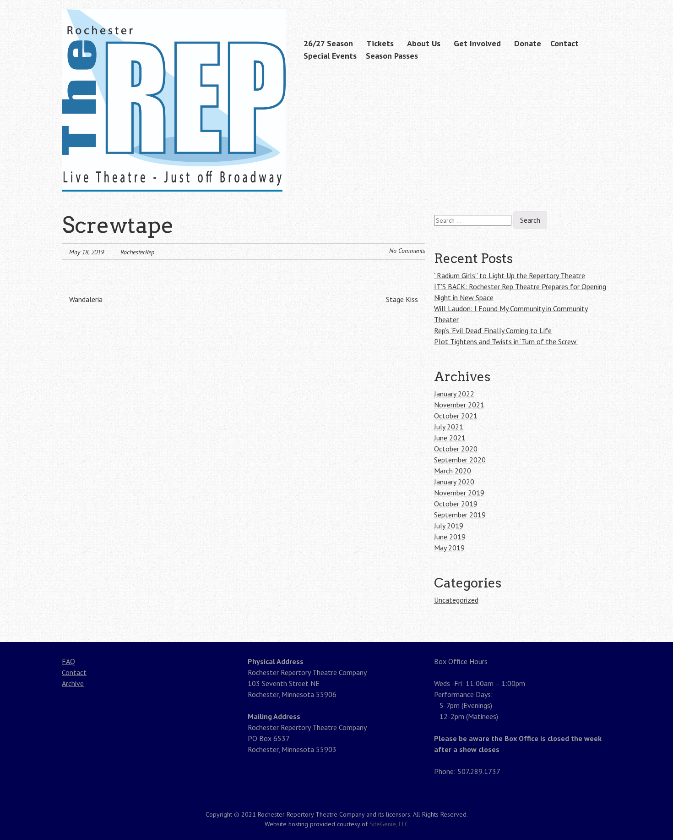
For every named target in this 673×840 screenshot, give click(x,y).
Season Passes (392, 55)
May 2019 (449, 547)
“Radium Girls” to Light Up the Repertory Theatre (509, 275)
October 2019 (456, 503)
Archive (73, 683)
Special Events (330, 55)
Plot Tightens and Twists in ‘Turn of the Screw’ (506, 341)
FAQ (68, 661)
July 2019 (448, 525)
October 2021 (456, 415)
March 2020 (452, 470)
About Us (423, 43)
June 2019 (450, 536)
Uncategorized (456, 599)
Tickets (380, 43)
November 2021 (459, 404)
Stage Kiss (403, 299)
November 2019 (459, 492)
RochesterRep (137, 252)
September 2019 (460, 514)
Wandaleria (85, 299)
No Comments (407, 251)
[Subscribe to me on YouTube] (605, 10)
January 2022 (454, 393)
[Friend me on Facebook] (591, 10)
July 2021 (448, 426)
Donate (527, 43)
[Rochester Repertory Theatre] (174, 174)
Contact (564, 43)
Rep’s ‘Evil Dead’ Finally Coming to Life (493, 330)
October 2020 (456, 448)
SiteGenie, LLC (388, 824)
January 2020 (454, 481)
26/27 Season (328, 43)
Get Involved (477, 43)
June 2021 (450, 437)
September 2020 (460, 459)
